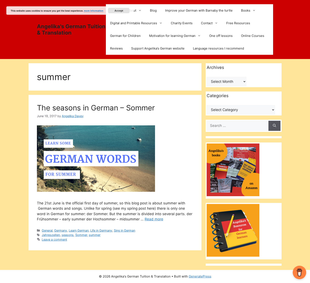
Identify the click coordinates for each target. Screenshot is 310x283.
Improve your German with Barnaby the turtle (199, 10)
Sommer (81, 235)
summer (94, 235)
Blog (153, 10)
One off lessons (221, 36)
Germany (60, 230)
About (131, 10)
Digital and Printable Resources (133, 23)
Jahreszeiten (51, 235)
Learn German (79, 230)
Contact (207, 23)
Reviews (116, 48)
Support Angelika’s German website (158, 48)
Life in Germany (101, 230)
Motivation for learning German (172, 36)
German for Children (125, 36)
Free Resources (238, 23)
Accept (119, 10)
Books (245, 10)
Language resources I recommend (218, 48)
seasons (68, 235)
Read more (154, 219)
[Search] (274, 126)
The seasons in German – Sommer (96, 107)
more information (93, 10)
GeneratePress (200, 276)
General (47, 230)
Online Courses (252, 36)
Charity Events (182, 23)
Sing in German (124, 230)
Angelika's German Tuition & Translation (71, 29)
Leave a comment (54, 239)
